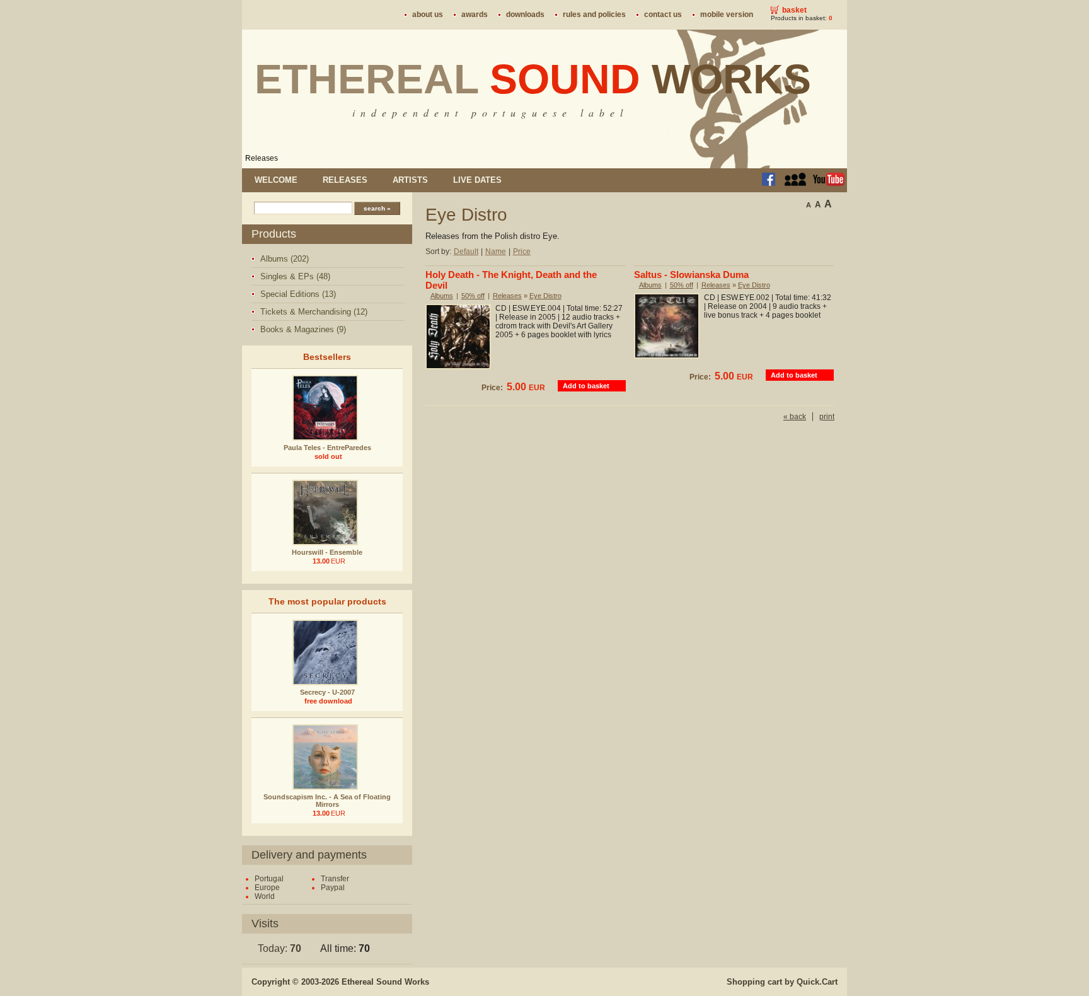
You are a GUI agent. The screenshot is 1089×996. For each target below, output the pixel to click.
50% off (473, 295)
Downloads (525, 14)
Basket (794, 10)
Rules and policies (594, 14)
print (826, 416)
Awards (474, 14)
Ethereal (533, 78)
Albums (441, 295)
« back (794, 416)
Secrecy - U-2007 (327, 692)
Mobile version (726, 14)
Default (466, 251)
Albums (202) (284, 258)
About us (427, 14)
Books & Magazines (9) (303, 329)
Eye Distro (545, 295)
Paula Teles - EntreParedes (327, 447)
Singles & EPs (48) (295, 276)
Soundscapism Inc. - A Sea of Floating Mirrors (327, 800)
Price (522, 251)
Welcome (276, 180)
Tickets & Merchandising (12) (313, 311)
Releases (261, 158)
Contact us (663, 14)
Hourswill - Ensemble (327, 552)
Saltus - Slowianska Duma (691, 274)
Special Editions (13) (298, 294)
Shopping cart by (782, 982)
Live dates (477, 180)
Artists (410, 180)
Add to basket (586, 386)
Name (495, 251)
